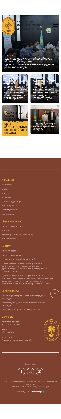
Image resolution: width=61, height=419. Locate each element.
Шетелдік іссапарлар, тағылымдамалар (21, 309)
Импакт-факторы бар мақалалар (17, 234)
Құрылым (6, 197)
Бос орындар (8, 214)
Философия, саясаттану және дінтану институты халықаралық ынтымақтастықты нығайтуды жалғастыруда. (45, 88)
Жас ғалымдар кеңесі (12, 201)
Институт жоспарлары (12, 255)
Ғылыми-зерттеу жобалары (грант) (18, 259)
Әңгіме (5, 188)
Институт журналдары (12, 226)
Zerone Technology (33, 391)
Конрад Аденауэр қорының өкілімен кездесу (45, 125)
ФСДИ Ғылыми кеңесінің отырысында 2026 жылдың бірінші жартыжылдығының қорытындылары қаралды (15, 122)
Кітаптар (6, 230)
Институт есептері (10, 250)
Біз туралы (7, 184)
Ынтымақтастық (9, 205)
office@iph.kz (8, 332)
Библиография (9, 238)
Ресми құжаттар (9, 209)
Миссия (5, 193)
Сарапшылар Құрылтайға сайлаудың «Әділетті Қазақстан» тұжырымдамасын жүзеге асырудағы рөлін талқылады (29, 63)
